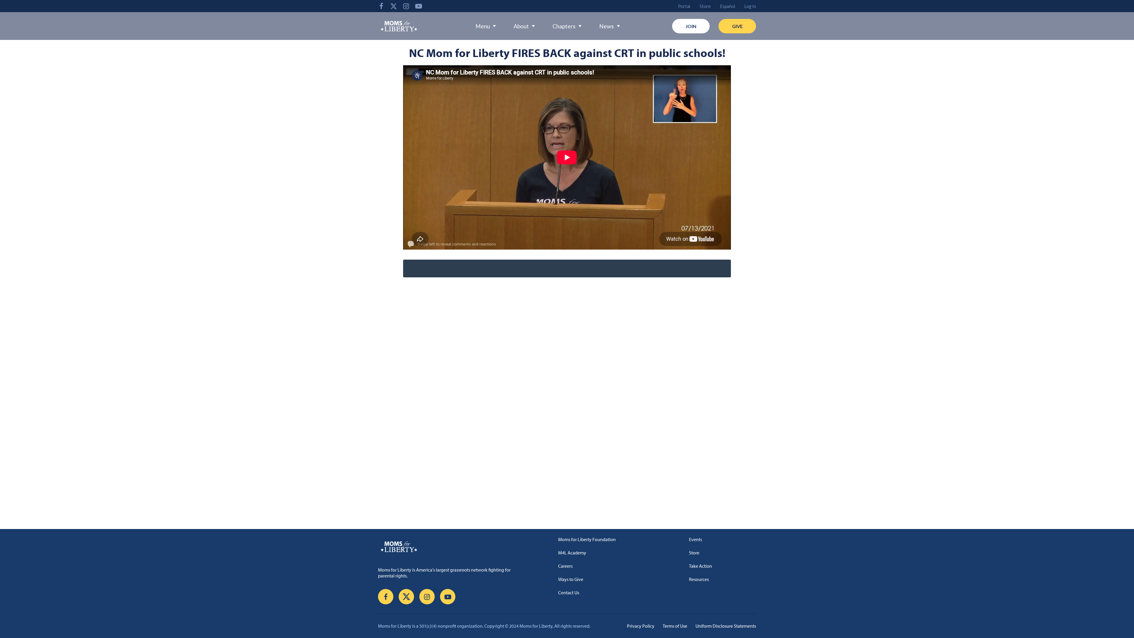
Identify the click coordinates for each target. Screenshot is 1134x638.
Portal (684, 6)
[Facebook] (381, 6)
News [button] (606, 26)
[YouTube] (418, 6)
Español (727, 6)
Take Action (700, 566)
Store (705, 6)
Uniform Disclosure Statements (725, 626)
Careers (565, 566)
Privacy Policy (640, 626)
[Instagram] (406, 6)
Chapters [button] (564, 26)
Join (690, 26)
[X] (393, 6)
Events (695, 539)
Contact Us (568, 592)
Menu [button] (482, 26)
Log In (750, 6)
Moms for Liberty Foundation (587, 539)
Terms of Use (675, 626)
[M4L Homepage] (399, 26)
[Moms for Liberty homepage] (447, 546)
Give (737, 26)
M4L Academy (572, 553)
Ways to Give (570, 579)
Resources (699, 579)
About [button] (521, 26)
